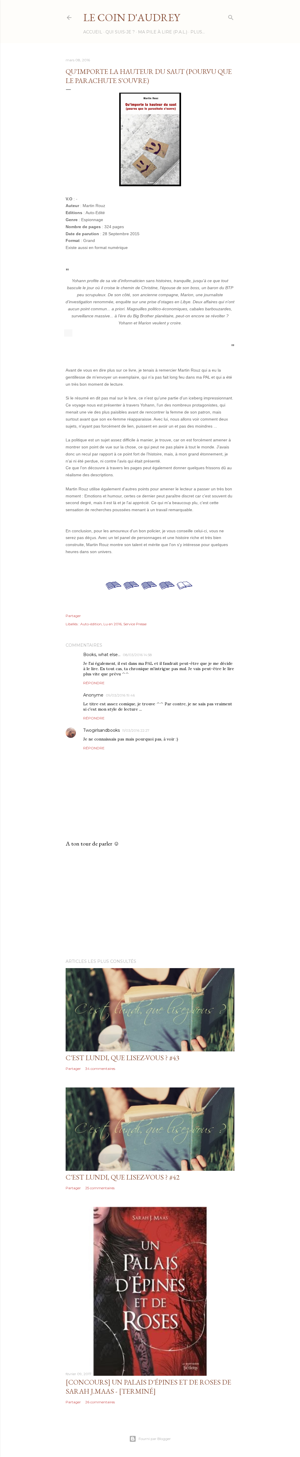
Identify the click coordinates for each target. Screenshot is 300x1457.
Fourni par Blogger (155, 1438)
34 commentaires (100, 1068)
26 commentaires (100, 1402)
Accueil (92, 32)
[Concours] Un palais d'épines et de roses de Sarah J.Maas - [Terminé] (148, 1387)
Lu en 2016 (112, 624)
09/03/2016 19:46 (120, 695)
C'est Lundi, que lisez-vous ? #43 (123, 1057)
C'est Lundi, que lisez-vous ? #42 (123, 1177)
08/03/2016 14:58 (137, 655)
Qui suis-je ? (120, 32)
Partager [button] (73, 616)
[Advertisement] (150, 903)
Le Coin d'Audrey (131, 17)
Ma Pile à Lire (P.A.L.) (162, 32)
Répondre (94, 683)
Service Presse (134, 624)
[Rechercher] (230, 16)
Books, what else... (101, 654)
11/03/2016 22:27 (135, 730)
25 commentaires (100, 1188)
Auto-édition (91, 624)
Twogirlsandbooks (101, 730)
